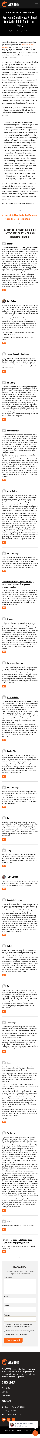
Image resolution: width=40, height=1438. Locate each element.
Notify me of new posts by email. (16, 1335)
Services (5, 1392)
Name (6, 1296)
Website (7, 1315)
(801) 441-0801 (11, 1411)
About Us (6, 1388)
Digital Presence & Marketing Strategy (20, 13)
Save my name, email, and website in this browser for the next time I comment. (19, 1325)
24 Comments (28, 31)
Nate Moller (15, 31)
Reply (4, 290)
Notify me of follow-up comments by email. (20, 1331)
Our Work (6, 1395)
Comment (8, 1277)
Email (6, 1306)
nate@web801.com (13, 1414)
